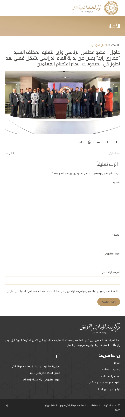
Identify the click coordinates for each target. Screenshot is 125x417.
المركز (117, 362)
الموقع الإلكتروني (110, 272)
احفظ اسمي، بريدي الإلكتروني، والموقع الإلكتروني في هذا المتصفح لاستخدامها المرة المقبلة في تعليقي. (62, 291)
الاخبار (104, 45)
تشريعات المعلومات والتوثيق (104, 382)
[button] (6, 8)
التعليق (116, 182)
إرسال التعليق (109, 301)
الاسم (116, 234)
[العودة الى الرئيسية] (95, 8)
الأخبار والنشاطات (110, 376)
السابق (113, 153)
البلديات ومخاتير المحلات (107, 389)
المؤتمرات (95, 45)
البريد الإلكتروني (111, 253)
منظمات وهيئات (111, 369)
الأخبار (114, 26)
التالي (11, 153)
